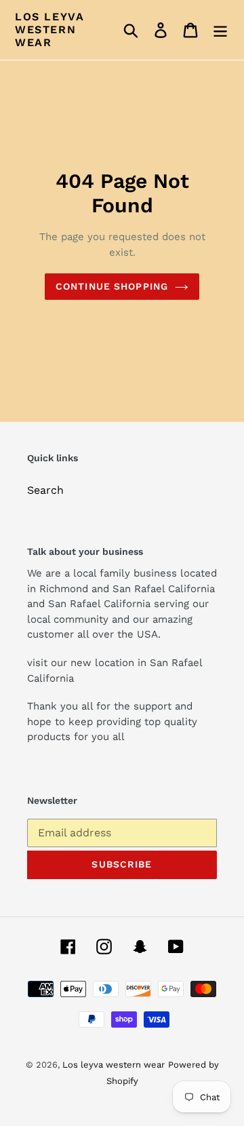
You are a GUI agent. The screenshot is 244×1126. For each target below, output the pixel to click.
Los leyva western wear (49, 29)
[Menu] (220, 30)
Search (45, 490)
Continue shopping (112, 286)
